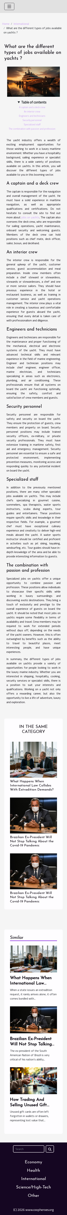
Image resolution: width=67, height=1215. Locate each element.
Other (33, 1196)
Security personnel (32, 120)
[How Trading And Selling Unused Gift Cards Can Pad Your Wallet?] (33, 1080)
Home (5, 24)
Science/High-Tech (33, 1187)
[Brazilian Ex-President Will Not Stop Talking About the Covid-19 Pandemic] (33, 815)
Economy (33, 1162)
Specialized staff (32, 124)
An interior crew (32, 111)
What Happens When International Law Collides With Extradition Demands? (32, 785)
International (21, 24)
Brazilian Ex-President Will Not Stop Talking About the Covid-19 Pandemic (32, 841)
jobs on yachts (30, 217)
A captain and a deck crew (32, 107)
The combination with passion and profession (32, 129)
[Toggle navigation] (9, 6)
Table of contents (33, 102)
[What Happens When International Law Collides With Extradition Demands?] (33, 760)
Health (33, 1170)
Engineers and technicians (32, 116)
